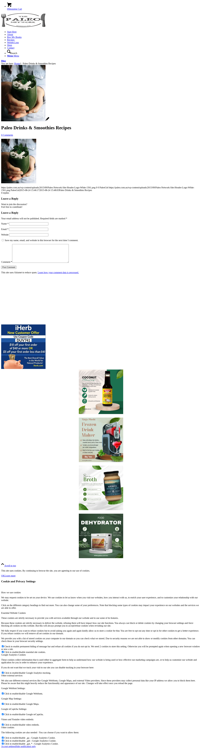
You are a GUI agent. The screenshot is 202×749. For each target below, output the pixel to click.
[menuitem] (104, 32)
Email (4, 229)
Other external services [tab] (11, 675)
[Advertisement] (90, 299)
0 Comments (7, 135)
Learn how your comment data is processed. (58, 272)
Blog (3, 61)
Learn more (10, 575)
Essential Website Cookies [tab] (13, 613)
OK (3, 575)
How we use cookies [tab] (11, 592)
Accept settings (8, 746)
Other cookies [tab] (7, 727)
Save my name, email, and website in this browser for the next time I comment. (41, 240)
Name (5, 223)
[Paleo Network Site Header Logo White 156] (23, 27)
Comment (6, 262)
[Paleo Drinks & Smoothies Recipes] (25, 120)
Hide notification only (25, 746)
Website (5, 234)
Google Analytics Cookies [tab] (13, 655)
